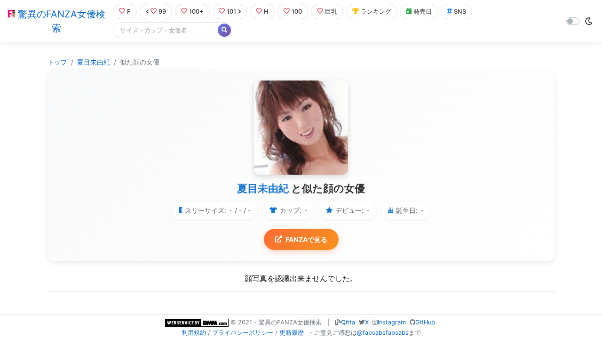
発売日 (422, 11)
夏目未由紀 (93, 62)
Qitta (348, 322)
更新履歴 (291, 332)
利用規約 (194, 332)
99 (162, 11)
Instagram (392, 322)
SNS (460, 11)
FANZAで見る (306, 239)
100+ (196, 11)
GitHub (425, 322)
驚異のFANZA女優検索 (60, 21)
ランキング (376, 11)
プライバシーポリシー (242, 332)
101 (231, 11)
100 (297, 11)
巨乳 (331, 11)
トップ (57, 62)
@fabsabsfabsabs (383, 332)
